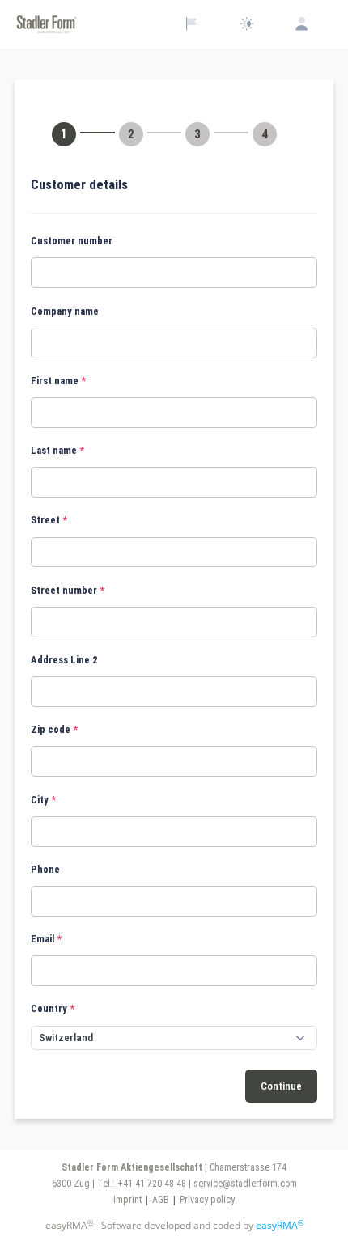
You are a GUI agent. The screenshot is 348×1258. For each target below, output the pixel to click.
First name (55, 381)
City (40, 800)
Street (45, 520)
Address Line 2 (64, 660)
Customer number (71, 241)
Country (49, 1008)
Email (42, 939)
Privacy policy (207, 1199)
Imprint (127, 1199)
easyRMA (279, 1225)
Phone (45, 869)
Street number (64, 590)
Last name (54, 450)
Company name (65, 311)
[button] (174, 185)
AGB (160, 1199)
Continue (281, 1086)
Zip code (50, 729)
